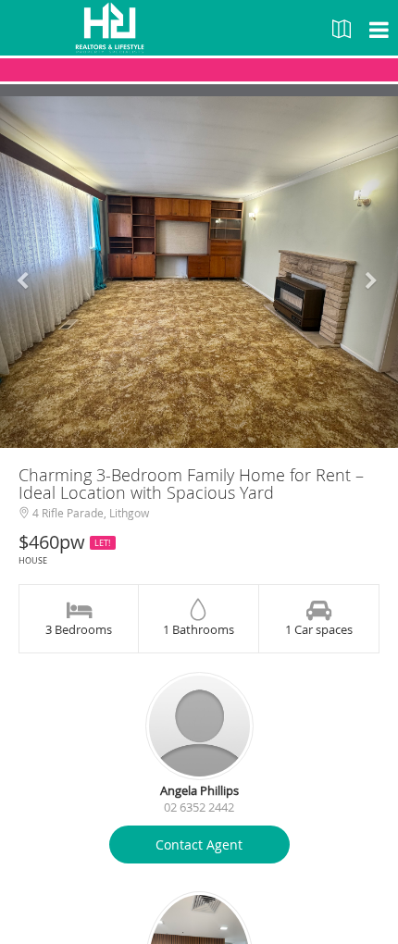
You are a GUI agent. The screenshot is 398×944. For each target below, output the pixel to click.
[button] (30, 272)
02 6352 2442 (199, 807)
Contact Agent (199, 844)
